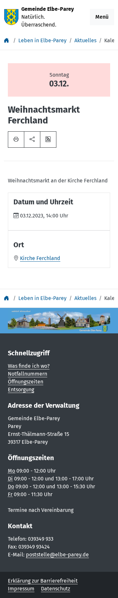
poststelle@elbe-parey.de (57, 554)
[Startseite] (7, 40)
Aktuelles (85, 40)
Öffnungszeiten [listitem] (25, 382)
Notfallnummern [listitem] (27, 374)
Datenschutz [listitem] (55, 589)
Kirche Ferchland (40, 258)
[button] (32, 139)
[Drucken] (16, 139)
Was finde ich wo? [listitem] (28, 366)
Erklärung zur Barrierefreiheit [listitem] (43, 581)
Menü (101, 17)
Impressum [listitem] (21, 589)
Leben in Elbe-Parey (42, 40)
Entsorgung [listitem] (21, 389)
